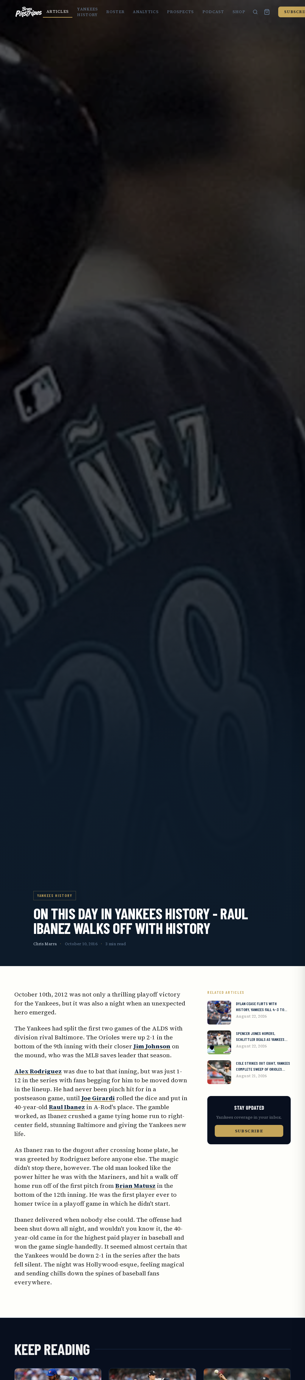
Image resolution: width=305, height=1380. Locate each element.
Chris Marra (45, 943)
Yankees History (87, 12)
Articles (57, 11)
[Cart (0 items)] (267, 12)
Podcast (213, 11)
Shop (239, 11)
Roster (115, 11)
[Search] (255, 12)
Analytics (146, 11)
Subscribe (249, 1131)
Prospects (180, 11)
